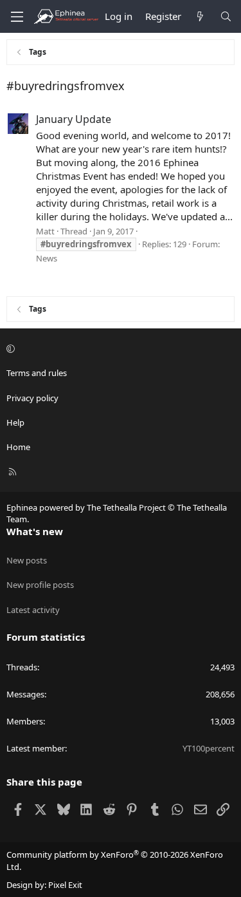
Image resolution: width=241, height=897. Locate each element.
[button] (118, 348)
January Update (73, 119)
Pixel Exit (65, 885)
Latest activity (33, 610)
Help (15, 422)
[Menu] (17, 16)
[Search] (225, 16)
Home (18, 447)
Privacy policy (32, 398)
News (46, 258)
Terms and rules (36, 373)
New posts (26, 560)
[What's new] (200, 16)
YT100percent (209, 748)
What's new (34, 531)
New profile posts (40, 584)
